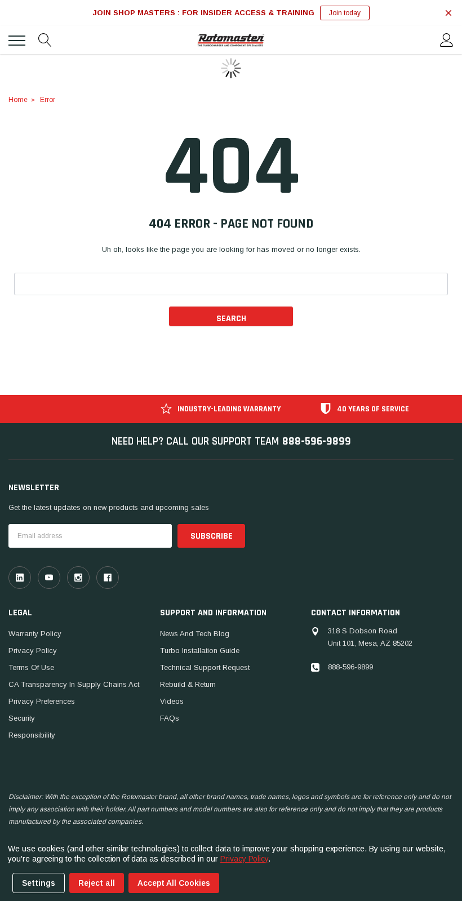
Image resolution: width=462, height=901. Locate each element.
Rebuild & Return (188, 684)
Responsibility (31, 735)
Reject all (96, 882)
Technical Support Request (205, 667)
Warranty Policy (34, 633)
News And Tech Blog (194, 633)
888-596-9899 (316, 441)
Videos (172, 701)
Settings (38, 882)
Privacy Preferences (41, 701)
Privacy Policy (32, 650)
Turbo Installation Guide (199, 650)
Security (21, 718)
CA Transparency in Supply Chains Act (73, 684)
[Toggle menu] (16, 40)
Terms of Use (31, 667)
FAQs (169, 718)
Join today (345, 13)
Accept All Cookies (173, 882)
